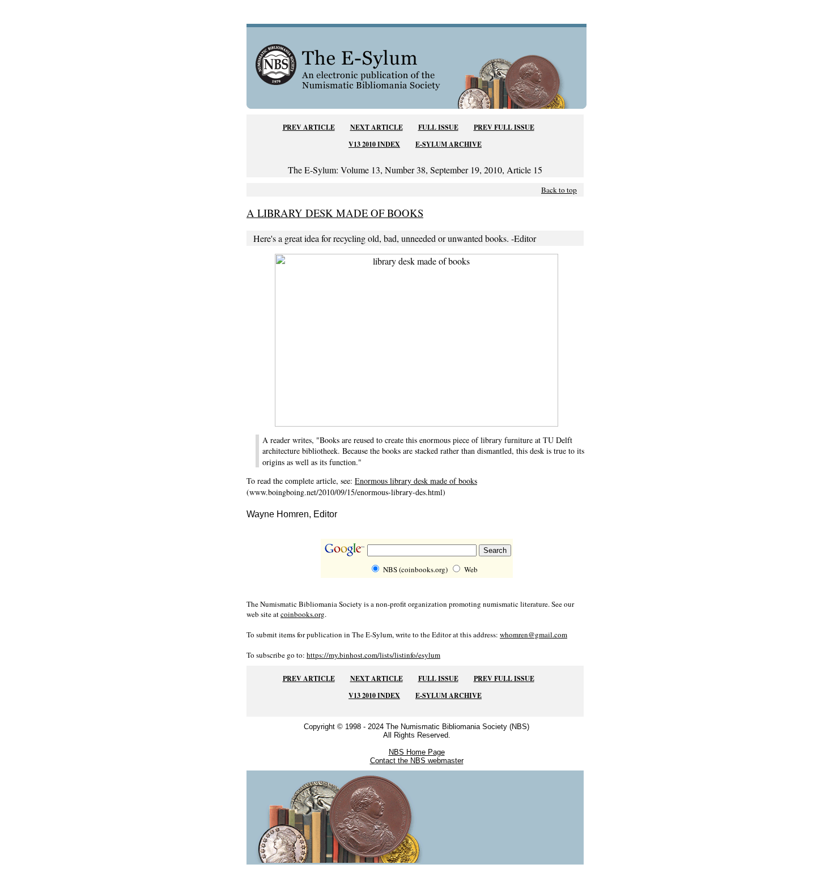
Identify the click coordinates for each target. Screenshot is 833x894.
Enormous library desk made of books (416, 480)
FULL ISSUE (438, 127)
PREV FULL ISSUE (504, 127)
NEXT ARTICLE (376, 127)
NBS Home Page (417, 752)
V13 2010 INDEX (374, 144)
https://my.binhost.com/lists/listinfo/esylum (373, 655)
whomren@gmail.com (533, 634)
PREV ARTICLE (309, 127)
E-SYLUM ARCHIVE (448, 144)
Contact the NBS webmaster (417, 760)
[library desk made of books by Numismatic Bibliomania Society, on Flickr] (416, 423)
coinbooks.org (302, 614)
